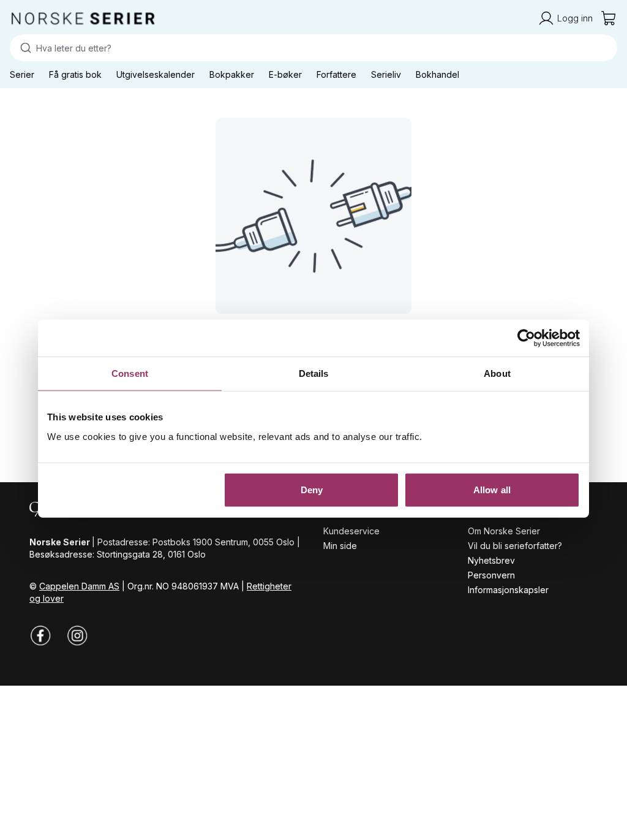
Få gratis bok (75, 74)
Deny (312, 489)
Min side (340, 545)
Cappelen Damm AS (79, 586)
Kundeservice (351, 531)
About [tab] (497, 373)
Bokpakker (231, 74)
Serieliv (386, 74)
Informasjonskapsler (508, 590)
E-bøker (285, 74)
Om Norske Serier (504, 531)
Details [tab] (314, 373)
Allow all (492, 489)
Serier (22, 74)
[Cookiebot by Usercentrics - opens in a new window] (526, 338)
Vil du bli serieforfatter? (515, 545)
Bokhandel (437, 74)
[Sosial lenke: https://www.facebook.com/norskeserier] (40, 635)
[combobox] (313, 47)
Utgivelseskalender (155, 74)
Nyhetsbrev (491, 560)
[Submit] (23, 47)
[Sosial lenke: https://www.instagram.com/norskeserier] (77, 635)
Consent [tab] (129, 373)
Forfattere (336, 74)
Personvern (491, 575)
